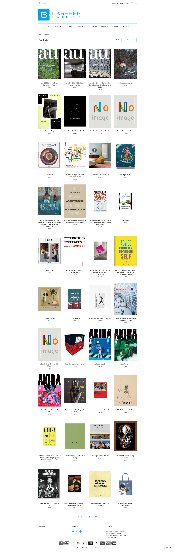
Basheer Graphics (93, 548)
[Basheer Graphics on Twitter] (73, 532)
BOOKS (71, 26)
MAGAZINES (82, 26)
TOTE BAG (125, 26)
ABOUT (48, 26)
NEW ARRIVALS (60, 26)
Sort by (118, 40)
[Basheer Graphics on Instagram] (80, 532)
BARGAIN (115, 26)
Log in (114, 3)
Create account (124, 3)
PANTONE (94, 26)
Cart (135, 3)
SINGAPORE (105, 26)
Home (39, 34)
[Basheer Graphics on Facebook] (77, 532)
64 (96, 517)
